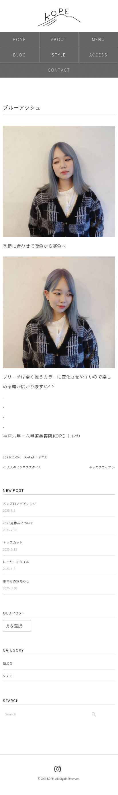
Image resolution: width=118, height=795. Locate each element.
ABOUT (59, 39)
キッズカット (13, 542)
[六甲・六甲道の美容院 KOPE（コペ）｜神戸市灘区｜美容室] (59, 12)
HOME (19, 39)
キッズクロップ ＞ (102, 467)
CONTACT (59, 70)
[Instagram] (57, 768)
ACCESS (98, 55)
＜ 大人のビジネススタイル (22, 467)
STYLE (59, 55)
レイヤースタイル (16, 561)
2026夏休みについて (18, 523)
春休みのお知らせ (16, 581)
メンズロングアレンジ (19, 503)
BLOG (19, 55)
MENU (98, 39)
